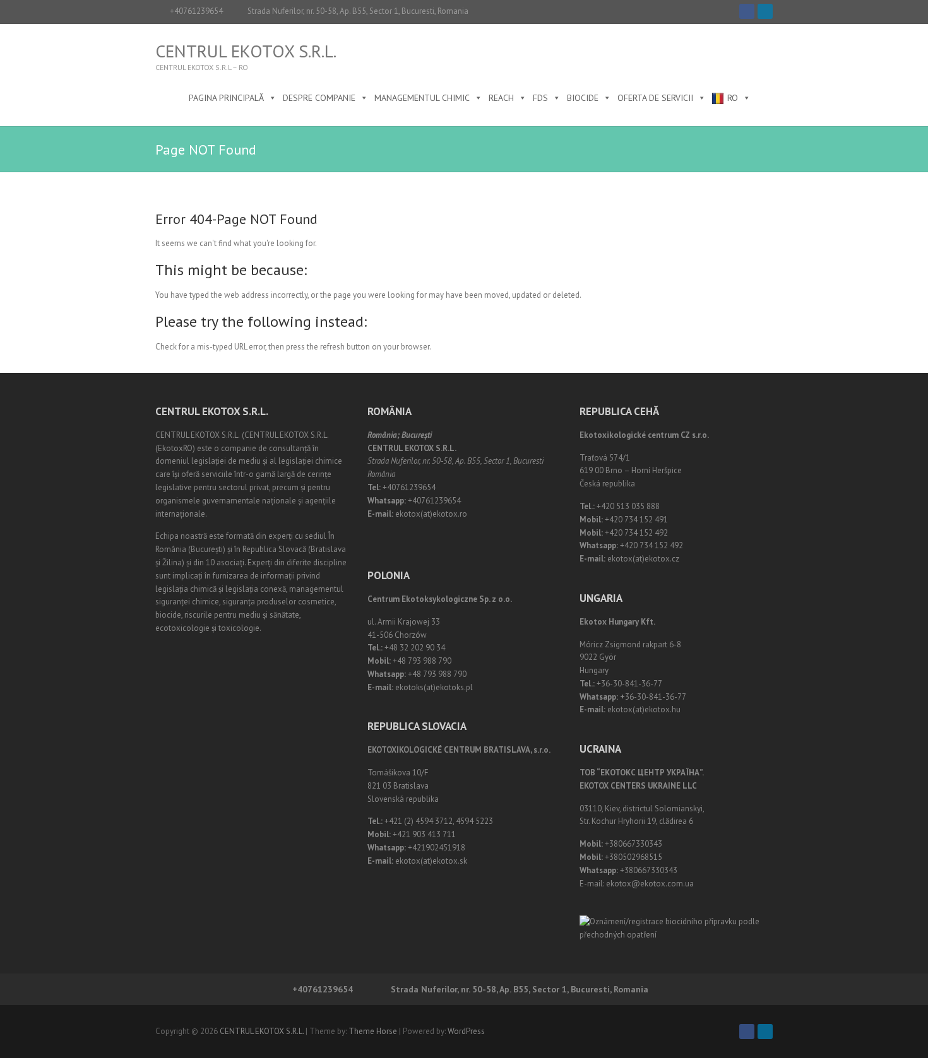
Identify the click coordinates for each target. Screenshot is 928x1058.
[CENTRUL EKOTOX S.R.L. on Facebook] (746, 11)
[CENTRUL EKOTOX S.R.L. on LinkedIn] (765, 11)
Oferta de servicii (655, 97)
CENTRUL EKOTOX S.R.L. (245, 51)
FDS (540, 97)
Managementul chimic (422, 97)
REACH (501, 97)
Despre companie (319, 97)
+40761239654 (196, 11)
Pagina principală (226, 97)
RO (732, 97)
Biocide (582, 97)
